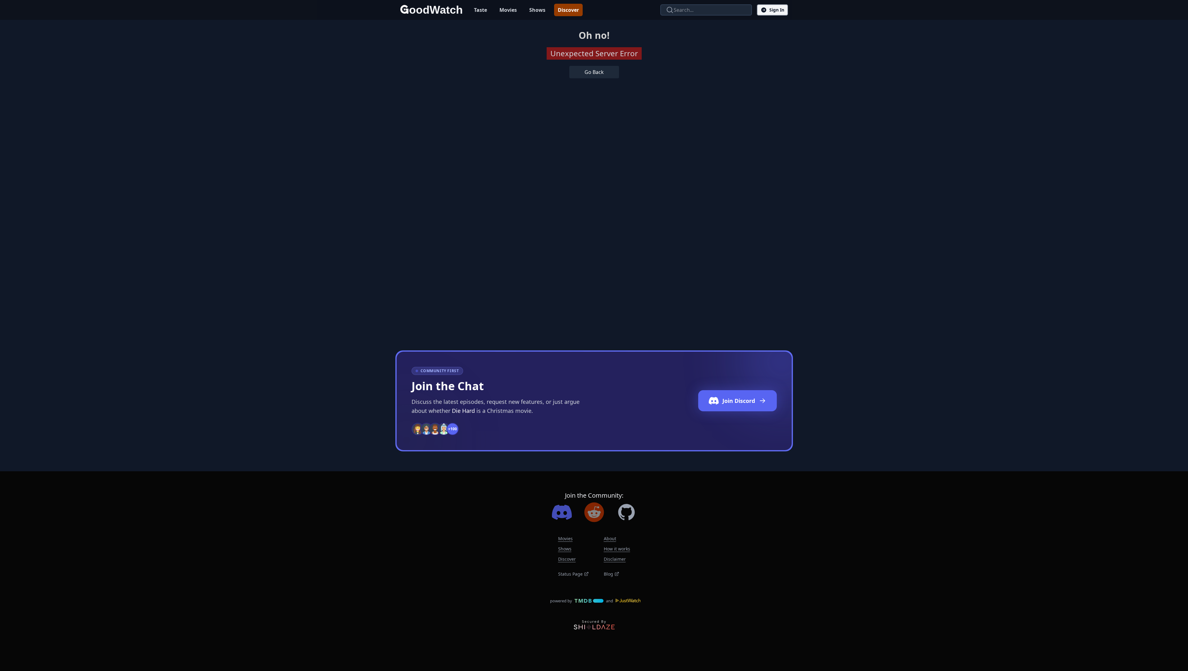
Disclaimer (615, 559)
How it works (617, 549)
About (610, 538)
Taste (480, 10)
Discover (568, 10)
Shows (537, 10)
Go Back (594, 72)
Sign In (776, 10)
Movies (508, 10)
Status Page (570, 574)
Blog (608, 574)
